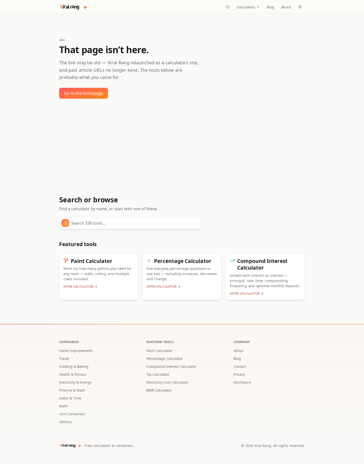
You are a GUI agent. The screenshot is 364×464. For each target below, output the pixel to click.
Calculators (246, 7)
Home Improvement (75, 350)
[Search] (228, 7)
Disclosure (242, 382)
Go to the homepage (83, 93)
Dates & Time (70, 398)
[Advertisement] (182, 147)
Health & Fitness (72, 374)
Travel (64, 358)
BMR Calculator (159, 390)
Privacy (239, 374)
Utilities (65, 421)
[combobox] (135, 223)
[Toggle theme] (300, 7)
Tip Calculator (157, 374)
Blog (270, 7)
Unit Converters (72, 414)
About (286, 7)
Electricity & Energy (75, 382)
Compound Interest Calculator (171, 366)
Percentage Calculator (164, 358)
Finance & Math (72, 390)
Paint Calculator (159, 350)
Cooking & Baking (73, 366)
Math (63, 406)
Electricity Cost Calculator (167, 382)
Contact (240, 366)
